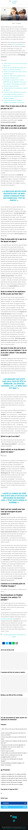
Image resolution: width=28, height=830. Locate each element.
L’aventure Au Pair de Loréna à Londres (13, 672)
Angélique (20, 44)
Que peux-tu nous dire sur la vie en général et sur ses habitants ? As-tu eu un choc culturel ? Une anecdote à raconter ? (15, 82)
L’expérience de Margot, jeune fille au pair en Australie (14, 780)
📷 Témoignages (5, 770)
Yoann (13, 44)
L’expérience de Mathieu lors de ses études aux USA (13, 776)
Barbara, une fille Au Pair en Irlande (12, 695)
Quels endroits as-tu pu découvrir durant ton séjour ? (14, 753)
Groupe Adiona (22, 828)
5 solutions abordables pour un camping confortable (13, 774)
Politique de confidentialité (12, 828)
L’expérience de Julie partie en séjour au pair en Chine (13, 778)
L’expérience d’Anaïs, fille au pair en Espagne (11, 782)
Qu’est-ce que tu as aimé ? (11, 86)
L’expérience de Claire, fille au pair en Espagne (12, 784)
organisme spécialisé (6, 619)
